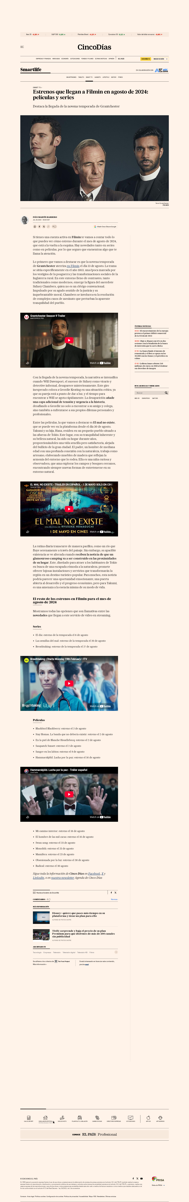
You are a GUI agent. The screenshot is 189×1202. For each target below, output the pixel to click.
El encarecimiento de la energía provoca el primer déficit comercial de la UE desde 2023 (151, 333)
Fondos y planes (87, 59)
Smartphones (71, 77)
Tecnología (37, 952)
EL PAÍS (120, 58)
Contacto (23, 1196)
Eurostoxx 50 (113, 34)
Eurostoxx (146, 398)
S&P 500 (55, 34)
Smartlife (30, 69)
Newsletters (101, 1196)
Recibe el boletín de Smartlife (48, 893)
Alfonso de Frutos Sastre (61, 920)
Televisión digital (69, 952)
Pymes (120, 77)
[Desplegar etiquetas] (116, 952)
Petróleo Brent (83, 34)
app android (160, 1121)
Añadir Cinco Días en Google (106, 227)
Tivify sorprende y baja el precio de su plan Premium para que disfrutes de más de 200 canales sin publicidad (83, 934)
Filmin (91, 952)
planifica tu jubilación (80, 1121)
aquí (87, 964)
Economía (65, 59)
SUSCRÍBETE (146, 59)
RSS (94, 1196)
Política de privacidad (71, 1196)
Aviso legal (30, 1196)
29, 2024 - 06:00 (41, 220)
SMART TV (37, 88)
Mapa (91, 1196)
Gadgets (98, 77)
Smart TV (89, 77)
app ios (148, 1121)
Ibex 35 (28, 34)
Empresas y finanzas (43, 59)
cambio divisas (97, 1121)
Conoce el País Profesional (94, 1134)
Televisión (57, 952)
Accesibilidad (83, 1196)
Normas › (114, 899)
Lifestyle (106, 77)
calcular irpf (28, 1121)
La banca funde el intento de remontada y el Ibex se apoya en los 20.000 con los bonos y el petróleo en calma (151, 355)
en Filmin (73, 266)
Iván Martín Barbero (45, 217)
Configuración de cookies (54, 1196)
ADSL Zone (161, 70)
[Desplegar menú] (22, 47)
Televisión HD (82, 952)
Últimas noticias (101, 59)
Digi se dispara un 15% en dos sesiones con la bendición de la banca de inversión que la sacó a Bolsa (151, 343)
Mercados (56, 59)
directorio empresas (114, 1121)
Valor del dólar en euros (145, 34)
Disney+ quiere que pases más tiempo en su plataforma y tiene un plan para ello (78, 914)
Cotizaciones (75, 59)
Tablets (81, 77)
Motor (113, 77)
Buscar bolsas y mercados (147, 386)
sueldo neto (62, 1121)
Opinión (111, 59)
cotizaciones (130, 1121)
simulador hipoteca (45, 1121)
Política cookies (40, 1196)
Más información (39, 964)
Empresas (47, 952)
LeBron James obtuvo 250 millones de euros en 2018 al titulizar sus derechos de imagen (151, 366)
